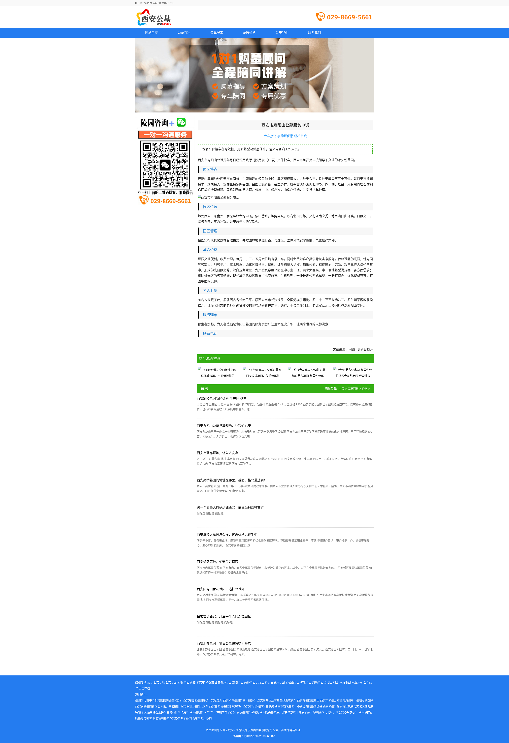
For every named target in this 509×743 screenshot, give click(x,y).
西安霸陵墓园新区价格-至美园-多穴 (222, 398)
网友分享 (357, 682)
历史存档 (144, 688)
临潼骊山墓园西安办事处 (168, 718)
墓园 (186, 682)
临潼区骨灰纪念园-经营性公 (353, 375)
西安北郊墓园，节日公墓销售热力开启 (224, 643)
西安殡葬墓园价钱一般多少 (239, 700)
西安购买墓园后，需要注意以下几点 (282, 712)
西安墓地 (159, 682)
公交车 (200, 682)
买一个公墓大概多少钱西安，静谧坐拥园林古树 (230, 507)
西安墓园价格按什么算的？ (226, 706)
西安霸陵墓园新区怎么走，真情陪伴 (157, 706)
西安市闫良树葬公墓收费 (258, 706)
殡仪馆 (210, 682)
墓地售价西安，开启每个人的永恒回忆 (224, 616)
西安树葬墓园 (223, 682)
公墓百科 (353, 388)
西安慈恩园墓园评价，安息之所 (202, 700)
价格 (364, 388)
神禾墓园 (305, 682)
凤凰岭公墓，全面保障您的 (217, 375)
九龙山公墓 (263, 682)
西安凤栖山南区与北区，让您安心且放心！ (331, 712)
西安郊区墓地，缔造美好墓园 (217, 562)
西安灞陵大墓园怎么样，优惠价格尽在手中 (227, 534)
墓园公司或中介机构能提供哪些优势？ (159, 700)
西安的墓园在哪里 (308, 700)
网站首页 (151, 32)
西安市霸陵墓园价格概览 (243, 712)
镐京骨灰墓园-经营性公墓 (308, 375)
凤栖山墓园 (292, 682)
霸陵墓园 (237, 682)
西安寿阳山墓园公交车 (194, 706)
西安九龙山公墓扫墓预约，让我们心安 (224, 425)
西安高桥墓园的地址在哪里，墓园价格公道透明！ (232, 480)
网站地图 (345, 682)
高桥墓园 (249, 682)
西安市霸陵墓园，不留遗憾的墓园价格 (298, 706)
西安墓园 (171, 682)
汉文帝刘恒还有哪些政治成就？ (276, 700)
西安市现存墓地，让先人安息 (217, 453)
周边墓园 (317, 682)
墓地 (180, 682)
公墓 (150, 682)
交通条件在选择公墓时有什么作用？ (166, 712)
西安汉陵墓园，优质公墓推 (263, 375)
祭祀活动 (140, 682)
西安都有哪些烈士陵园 (198, 718)
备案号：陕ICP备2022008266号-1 (254, 736)
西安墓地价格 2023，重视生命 (208, 712)
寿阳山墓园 (331, 682)
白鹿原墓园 (278, 682)
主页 (341, 388)
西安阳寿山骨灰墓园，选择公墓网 (221, 589)
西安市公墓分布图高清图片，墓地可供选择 (346, 700)
